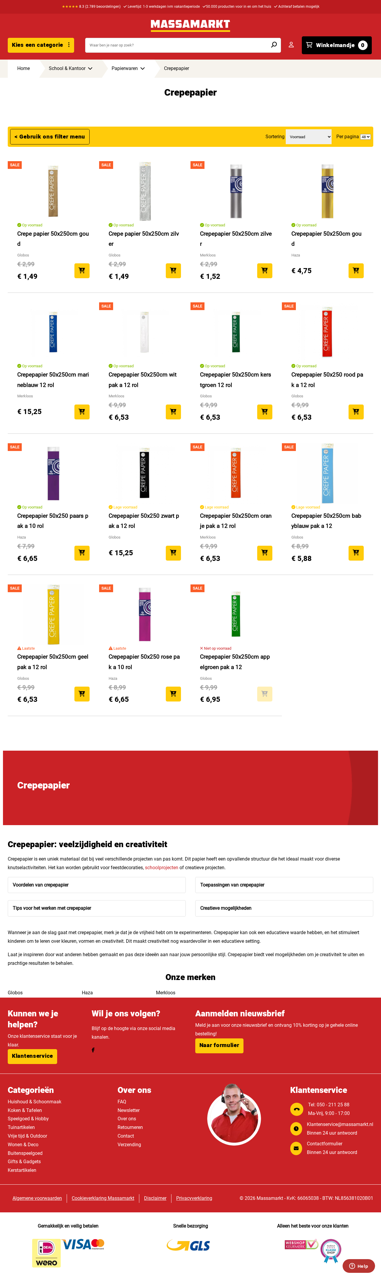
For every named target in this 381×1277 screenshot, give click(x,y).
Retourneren (130, 1127)
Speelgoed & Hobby (28, 1119)
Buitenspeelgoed (25, 1153)
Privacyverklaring (194, 1198)
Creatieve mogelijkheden (226, 908)
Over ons (127, 1119)
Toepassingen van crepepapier (232, 885)
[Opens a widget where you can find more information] (358, 1266)
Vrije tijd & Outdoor (27, 1136)
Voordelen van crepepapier (40, 885)
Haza (87, 993)
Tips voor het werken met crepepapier (52, 908)
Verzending (129, 1144)
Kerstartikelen (22, 1170)
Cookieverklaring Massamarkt (103, 1198)
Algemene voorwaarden (37, 1198)
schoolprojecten (161, 867)
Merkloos (165, 993)
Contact (126, 1136)
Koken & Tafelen (25, 1110)
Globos (15, 993)
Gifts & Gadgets (24, 1161)
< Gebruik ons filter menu (50, 137)
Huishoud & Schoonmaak (34, 1102)
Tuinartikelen (21, 1127)
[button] (32, 1056)
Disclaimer (155, 1198)
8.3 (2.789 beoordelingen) (91, 6)
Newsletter (129, 1110)
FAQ (122, 1102)
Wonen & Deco (23, 1144)
